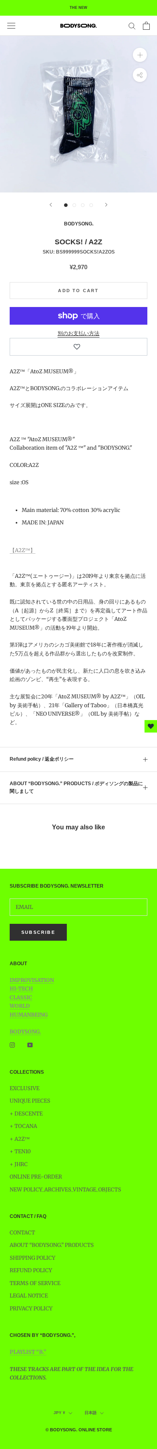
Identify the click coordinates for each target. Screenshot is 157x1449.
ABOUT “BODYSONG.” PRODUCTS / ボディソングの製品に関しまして (76, 787)
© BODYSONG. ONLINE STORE (78, 1429)
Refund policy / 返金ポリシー (42, 759)
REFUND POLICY (31, 1270)
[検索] (132, 25)
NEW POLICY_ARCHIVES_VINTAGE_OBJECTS (65, 1189)
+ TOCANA (23, 1126)
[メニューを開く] (11, 26)
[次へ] (106, 205)
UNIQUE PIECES (30, 1100)
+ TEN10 (20, 1151)
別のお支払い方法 (78, 333)
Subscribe (38, 932)
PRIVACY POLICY (31, 1308)
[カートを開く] (146, 26)
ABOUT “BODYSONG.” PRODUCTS (52, 1245)
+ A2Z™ (20, 1139)
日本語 (91, 1412)
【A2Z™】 (22, 550)
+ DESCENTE (26, 1113)
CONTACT (22, 1232)
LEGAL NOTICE (29, 1295)
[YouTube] (30, 1044)
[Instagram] (12, 1044)
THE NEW (78, 8)
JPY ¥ (59, 1412)
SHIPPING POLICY (32, 1258)
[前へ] (51, 205)
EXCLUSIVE (24, 1088)
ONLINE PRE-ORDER (36, 1176)
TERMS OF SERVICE (35, 1283)
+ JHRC (19, 1164)
